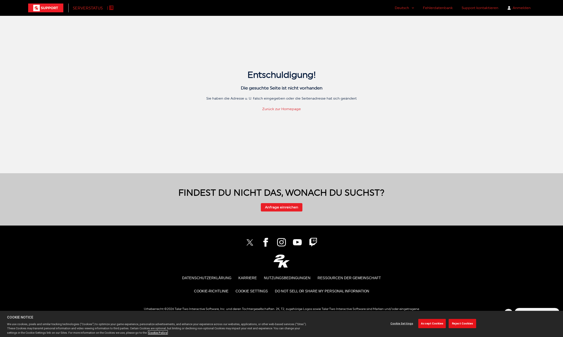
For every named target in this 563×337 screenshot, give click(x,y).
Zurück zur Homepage (281, 109)
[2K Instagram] (281, 242)
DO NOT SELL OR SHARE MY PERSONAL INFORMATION (322, 291)
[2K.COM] (281, 261)
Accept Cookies (432, 323)
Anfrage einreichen (281, 207)
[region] (281, 324)
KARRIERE (247, 278)
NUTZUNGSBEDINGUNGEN (287, 278)
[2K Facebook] (265, 242)
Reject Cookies (462, 323)
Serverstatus (88, 8)
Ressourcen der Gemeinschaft (349, 278)
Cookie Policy (157, 332)
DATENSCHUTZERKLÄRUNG (206, 278)
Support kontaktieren (480, 8)
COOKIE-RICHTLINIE (211, 291)
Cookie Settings (252, 291)
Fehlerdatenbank (438, 8)
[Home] (45, 8)
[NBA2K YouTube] (297, 242)
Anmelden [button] (522, 8)
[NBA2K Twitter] (249, 242)
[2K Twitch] (313, 242)
